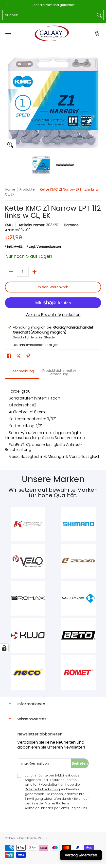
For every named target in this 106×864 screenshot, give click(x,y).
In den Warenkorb (53, 287)
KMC (9, 224)
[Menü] (8, 33)
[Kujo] (28, 635)
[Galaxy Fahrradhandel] (52, 33)
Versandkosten (48, 246)
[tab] (22, 372)
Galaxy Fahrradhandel (21, 838)
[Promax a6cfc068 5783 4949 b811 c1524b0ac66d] (28, 598)
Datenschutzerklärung (42, 789)
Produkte (27, 189)
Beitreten (80, 763)
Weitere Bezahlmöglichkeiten (53, 314)
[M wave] (78, 598)
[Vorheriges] (8, 102)
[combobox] (49, 15)
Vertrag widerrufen (81, 855)
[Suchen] (99, 15)
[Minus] (11, 272)
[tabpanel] (53, 422)
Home (10, 189)
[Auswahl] (34, 272)
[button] (97, 33)
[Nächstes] (97, 102)
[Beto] (78, 635)
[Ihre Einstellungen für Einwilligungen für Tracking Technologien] (4, 648)
